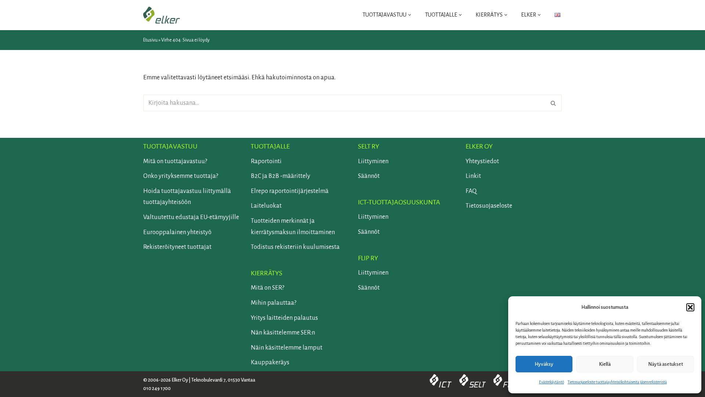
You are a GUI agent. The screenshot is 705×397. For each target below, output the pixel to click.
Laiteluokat (266, 206)
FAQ (471, 191)
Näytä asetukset (665, 364)
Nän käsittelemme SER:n (283, 332)
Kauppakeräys (270, 362)
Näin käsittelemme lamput (286, 347)
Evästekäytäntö (551, 382)
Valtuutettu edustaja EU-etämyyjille (191, 217)
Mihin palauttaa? (273, 303)
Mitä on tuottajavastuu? (175, 161)
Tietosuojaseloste (489, 206)
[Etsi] (553, 102)
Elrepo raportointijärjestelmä (290, 191)
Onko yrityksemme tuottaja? (180, 176)
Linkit (473, 176)
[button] (690, 307)
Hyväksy (544, 364)
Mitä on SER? (267, 288)
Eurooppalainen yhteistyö (177, 232)
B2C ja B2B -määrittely (280, 176)
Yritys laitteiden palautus (284, 318)
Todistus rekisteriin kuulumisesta (295, 247)
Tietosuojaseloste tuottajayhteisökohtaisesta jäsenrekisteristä (617, 382)
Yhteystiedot (482, 161)
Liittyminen (373, 161)
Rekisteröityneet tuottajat (177, 247)
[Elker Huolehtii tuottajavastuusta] (161, 15)
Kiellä (605, 364)
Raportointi (266, 161)
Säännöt (369, 176)
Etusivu (150, 40)
